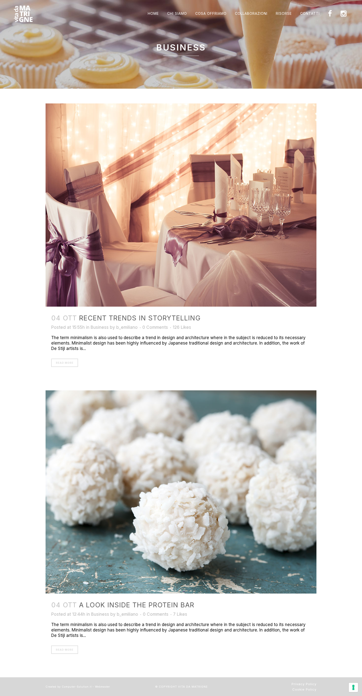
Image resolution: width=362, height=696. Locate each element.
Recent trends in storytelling (140, 318)
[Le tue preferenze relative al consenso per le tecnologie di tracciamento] (353, 687)
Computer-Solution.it (77, 686)
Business (100, 327)
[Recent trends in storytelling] (181, 205)
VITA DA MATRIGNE (193, 686)
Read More (64, 362)
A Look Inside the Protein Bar (136, 605)
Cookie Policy (304, 689)
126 (182, 327)
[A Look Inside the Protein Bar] (181, 492)
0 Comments (155, 327)
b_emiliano (127, 327)
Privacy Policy (304, 684)
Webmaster (102, 686)
